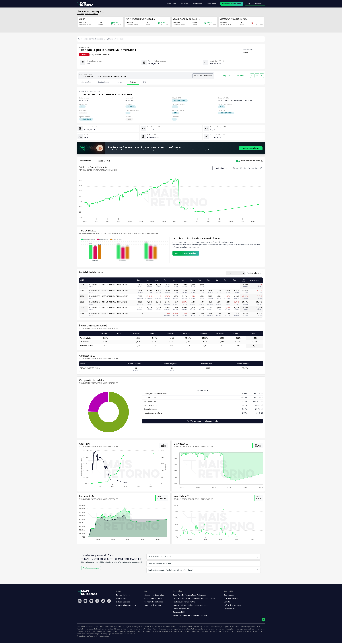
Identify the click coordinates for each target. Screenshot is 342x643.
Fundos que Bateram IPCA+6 (184, 602)
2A (249, 168)
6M (241, 168)
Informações (86, 82)
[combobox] (254, 273)
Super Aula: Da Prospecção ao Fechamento (189, 595)
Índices (119, 82)
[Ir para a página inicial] (85, 4)
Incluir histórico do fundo (250, 161)
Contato (227, 602)
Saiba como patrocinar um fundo (87, 14)
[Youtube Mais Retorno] (85, 601)
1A (245, 168)
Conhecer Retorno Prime (185, 253)
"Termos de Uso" (224, 631)
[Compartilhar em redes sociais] (262, 75)
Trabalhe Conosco (231, 598)
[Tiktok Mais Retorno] (103, 601)
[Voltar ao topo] (263, 620)
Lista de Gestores (123, 602)
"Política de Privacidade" (243, 631)
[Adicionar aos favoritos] (252, 75)
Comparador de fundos (153, 602)
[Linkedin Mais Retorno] (109, 601)
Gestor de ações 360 (181, 609)
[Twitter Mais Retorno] (91, 601)
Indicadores (220, 168)
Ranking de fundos (123, 595)
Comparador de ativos (153, 598)
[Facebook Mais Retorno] (97, 601)
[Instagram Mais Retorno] (80, 601)
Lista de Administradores (126, 605)
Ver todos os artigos (91, 568)
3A (253, 168)
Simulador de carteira (152, 605)
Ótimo (235, 168)
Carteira (133, 82)
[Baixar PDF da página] (257, 75)
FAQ (145, 82)
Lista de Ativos (121, 598)
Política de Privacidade (232, 605)
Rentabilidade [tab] (85, 160)
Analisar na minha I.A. (251, 148)
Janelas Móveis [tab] (103, 160)
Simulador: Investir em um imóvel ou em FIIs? (190, 615)
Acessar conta (257, 4)
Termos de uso (230, 609)
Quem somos (229, 595)
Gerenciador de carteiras (154, 595)
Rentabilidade (103, 82)
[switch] (238, 161)
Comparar (226, 75)
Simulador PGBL (179, 612)
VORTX (245, 52)
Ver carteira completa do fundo (204, 421)
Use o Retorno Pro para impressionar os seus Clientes (194, 598)
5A (256, 168)
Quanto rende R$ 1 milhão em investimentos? (190, 605)
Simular (243, 75)
